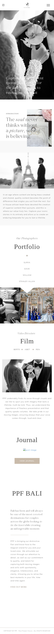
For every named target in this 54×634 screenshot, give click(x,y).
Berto (17, 349)
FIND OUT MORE (18, 587)
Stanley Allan (27, 281)
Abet (27, 349)
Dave (27, 269)
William (27, 275)
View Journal (27, 461)
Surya (27, 262)
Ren (38, 349)
